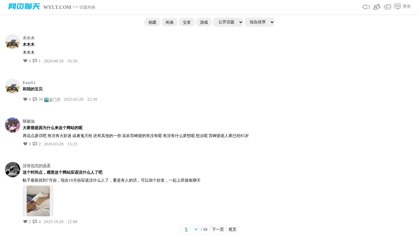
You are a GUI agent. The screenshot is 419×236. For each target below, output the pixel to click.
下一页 (218, 229)
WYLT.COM (57, 7)
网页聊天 (24, 7)
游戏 (204, 22)
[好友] (375, 7)
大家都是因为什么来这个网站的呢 (53, 127)
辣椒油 (29, 121)
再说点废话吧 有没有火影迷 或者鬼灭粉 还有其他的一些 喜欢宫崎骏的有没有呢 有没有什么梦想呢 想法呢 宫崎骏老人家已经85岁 (136, 135)
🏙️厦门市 (52, 99)
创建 (152, 22)
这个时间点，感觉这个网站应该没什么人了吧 (62, 172)
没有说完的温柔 (37, 165)
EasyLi (29, 82)
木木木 (29, 38)
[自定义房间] (386, 7)
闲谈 (170, 22)
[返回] (364, 7)
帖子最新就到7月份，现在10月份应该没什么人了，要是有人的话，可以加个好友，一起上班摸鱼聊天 (112, 180)
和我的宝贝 (33, 89)
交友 (187, 22)
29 (40, 99)
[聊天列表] (396, 7)
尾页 (232, 229)
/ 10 (204, 229)
